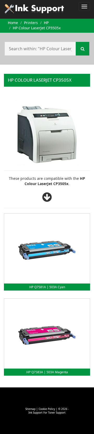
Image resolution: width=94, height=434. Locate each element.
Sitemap (30, 409)
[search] (82, 48)
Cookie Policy (47, 409)
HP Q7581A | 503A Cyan (47, 287)
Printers (31, 22)
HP (46, 22)
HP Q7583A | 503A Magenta (47, 372)
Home (13, 22)
